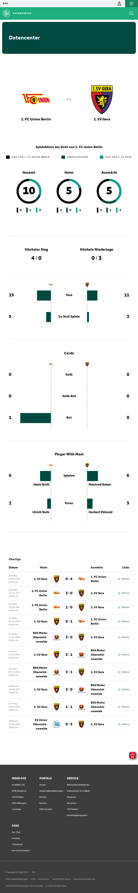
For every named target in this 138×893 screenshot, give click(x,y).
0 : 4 (69, 579)
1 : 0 (69, 607)
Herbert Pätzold (100, 512)
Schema (125, 579)
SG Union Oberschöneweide (40, 724)
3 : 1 (69, 655)
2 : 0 (69, 593)
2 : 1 (69, 672)
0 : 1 (69, 621)
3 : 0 (69, 637)
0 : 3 (69, 724)
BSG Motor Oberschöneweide (40, 637)
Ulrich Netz (40, 512)
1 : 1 (69, 707)
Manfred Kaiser (100, 484)
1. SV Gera (40, 579)
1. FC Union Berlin (98, 579)
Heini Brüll (41, 484)
